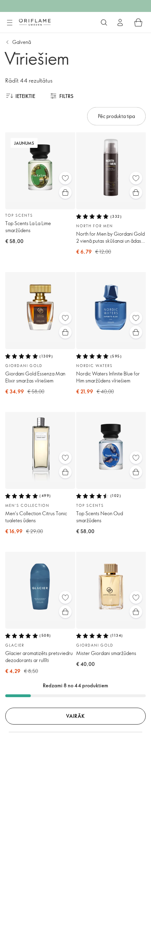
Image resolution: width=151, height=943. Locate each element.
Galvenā (21, 42)
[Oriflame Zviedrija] (34, 22)
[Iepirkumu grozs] (138, 22)
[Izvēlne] (9, 23)
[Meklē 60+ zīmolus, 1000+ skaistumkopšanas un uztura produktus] (104, 22)
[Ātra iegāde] (65, 192)
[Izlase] (65, 178)
